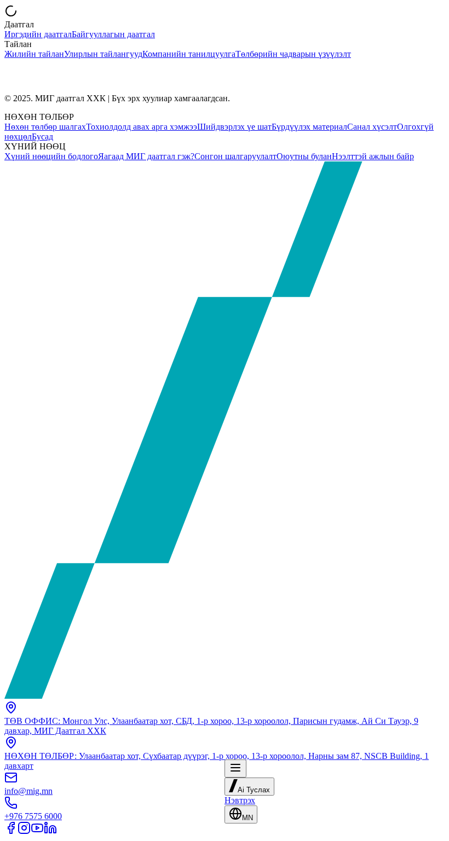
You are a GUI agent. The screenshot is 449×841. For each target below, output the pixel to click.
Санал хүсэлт (372, 126)
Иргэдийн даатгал (38, 34)
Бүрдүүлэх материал (309, 126)
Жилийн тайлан (34, 54)
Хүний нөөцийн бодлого (51, 156)
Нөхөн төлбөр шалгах (45, 126)
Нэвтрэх (240, 800)
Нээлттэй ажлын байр (373, 156)
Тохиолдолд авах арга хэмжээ (141, 126)
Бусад (42, 136)
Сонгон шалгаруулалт (235, 156)
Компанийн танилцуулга (188, 54)
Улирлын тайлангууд (103, 54)
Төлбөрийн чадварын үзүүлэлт (293, 54)
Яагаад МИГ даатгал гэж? (146, 156)
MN (247, 818)
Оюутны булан (304, 156)
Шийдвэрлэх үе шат (234, 126)
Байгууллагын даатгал (113, 34)
